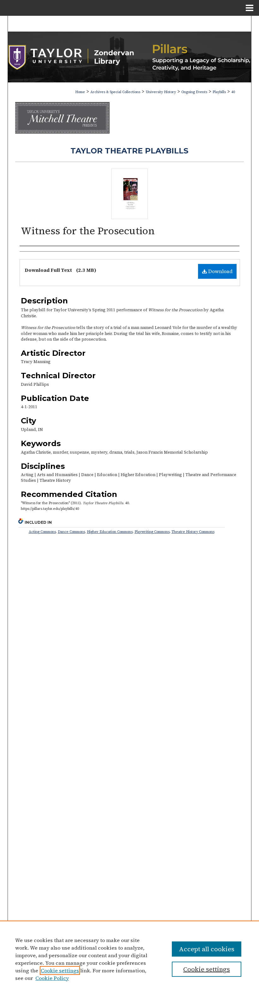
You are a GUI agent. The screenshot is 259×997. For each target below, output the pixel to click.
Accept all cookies (206, 949)
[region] (129, 959)
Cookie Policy (52, 978)
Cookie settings (60, 970)
